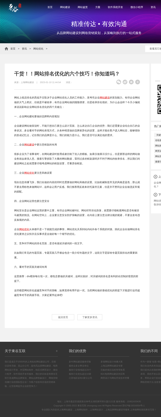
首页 (50, 7)
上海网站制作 (81, 409)
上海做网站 (135, 409)
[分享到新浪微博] (125, 82)
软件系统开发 (115, 7)
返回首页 (63, 317)
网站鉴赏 (83, 7)
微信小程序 (136, 7)
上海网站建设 (27, 82)
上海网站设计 (96, 409)
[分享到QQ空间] (131, 82)
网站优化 (38, 48)
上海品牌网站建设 (114, 409)
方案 (97, 7)
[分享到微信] (118, 82)
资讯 (153, 7)
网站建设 (65, 7)
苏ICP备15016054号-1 (133, 405)
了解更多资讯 (89, 317)
